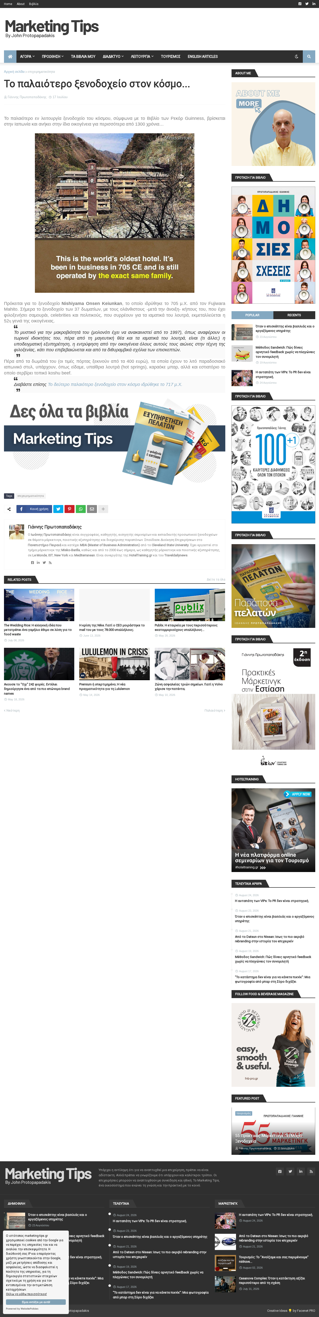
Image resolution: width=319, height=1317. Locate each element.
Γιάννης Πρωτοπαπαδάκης (55, 526)
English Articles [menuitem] (203, 57)
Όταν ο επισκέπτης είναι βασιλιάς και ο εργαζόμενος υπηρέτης (285, 328)
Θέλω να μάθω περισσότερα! (26, 1294)
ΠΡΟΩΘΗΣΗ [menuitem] (51, 57)
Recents (294, 315)
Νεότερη (13, 710)
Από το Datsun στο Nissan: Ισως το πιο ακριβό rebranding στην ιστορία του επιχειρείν (269, 939)
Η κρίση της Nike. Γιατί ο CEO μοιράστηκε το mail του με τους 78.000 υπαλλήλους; (112, 627)
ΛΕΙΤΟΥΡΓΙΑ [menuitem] (140, 57)
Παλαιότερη (214, 710)
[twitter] (44, 562)
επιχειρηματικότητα (41, 71)
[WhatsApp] (81, 509)
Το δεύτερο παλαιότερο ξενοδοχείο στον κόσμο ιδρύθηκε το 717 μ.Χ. (115, 384)
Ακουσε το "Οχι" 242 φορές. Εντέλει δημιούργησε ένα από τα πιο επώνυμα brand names (37, 688)
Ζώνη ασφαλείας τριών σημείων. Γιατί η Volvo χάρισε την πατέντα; (189, 686)
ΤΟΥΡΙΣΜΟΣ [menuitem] (170, 57)
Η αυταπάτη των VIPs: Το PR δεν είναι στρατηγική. (283, 374)
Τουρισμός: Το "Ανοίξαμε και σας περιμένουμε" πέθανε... (274, 1259)
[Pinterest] (70, 509)
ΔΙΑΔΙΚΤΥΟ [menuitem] (111, 57)
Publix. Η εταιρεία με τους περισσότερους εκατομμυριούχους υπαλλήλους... (186, 627)
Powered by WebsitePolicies (22, 1308)
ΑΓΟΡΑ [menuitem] (25, 57)
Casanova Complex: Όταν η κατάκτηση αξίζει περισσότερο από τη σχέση (272, 1280)
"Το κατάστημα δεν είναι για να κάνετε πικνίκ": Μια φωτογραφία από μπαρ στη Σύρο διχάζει (272, 979)
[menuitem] (10, 56)
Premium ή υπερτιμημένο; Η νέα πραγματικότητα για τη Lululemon (104, 686)
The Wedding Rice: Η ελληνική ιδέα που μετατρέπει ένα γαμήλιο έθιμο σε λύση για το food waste (38, 629)
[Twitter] (58, 509)
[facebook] (32, 562)
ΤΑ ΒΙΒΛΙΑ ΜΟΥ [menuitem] (83, 57)
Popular (252, 315)
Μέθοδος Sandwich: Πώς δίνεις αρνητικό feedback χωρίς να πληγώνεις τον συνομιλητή (285, 352)
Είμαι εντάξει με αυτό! (36, 1302)
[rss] (50, 562)
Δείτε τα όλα (216, 579)
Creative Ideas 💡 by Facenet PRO (291, 1311)
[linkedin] (38, 562)
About (21, 4)
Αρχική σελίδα (14, 71)
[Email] (92, 509)
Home (8, 4)
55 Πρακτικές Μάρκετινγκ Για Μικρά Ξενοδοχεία (268, 1138)
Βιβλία (33, 4)
